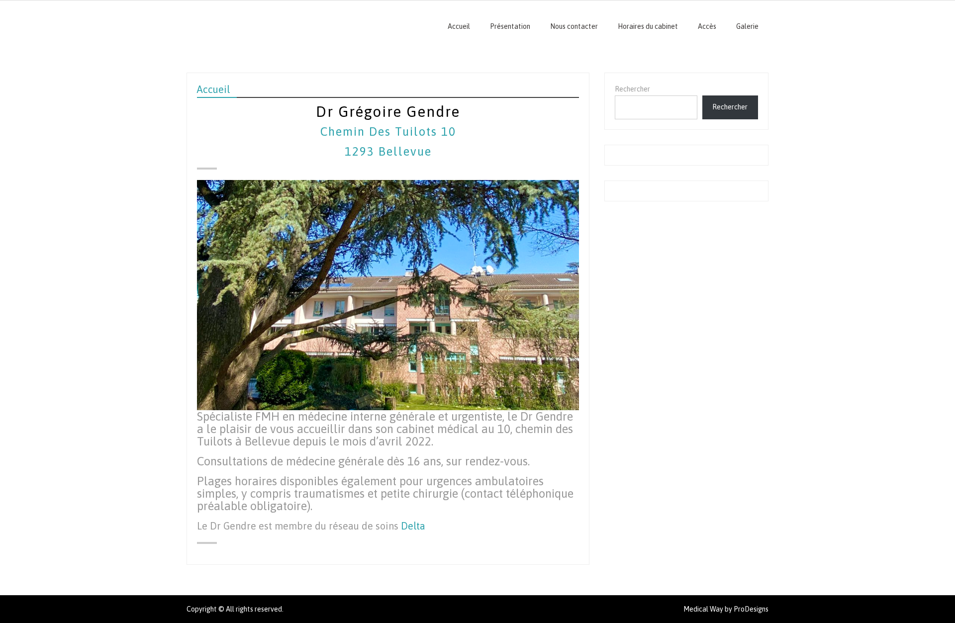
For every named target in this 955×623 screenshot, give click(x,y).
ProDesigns (751, 609)
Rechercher (632, 89)
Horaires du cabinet (648, 26)
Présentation (510, 26)
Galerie (747, 26)
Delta (413, 526)
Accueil (459, 26)
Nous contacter (574, 26)
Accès (707, 26)
